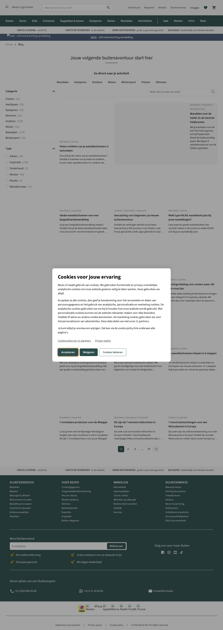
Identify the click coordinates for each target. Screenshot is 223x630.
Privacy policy (103, 341)
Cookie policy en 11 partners (74, 341)
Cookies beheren (113, 352)
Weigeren (88, 352)
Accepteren (68, 352)
